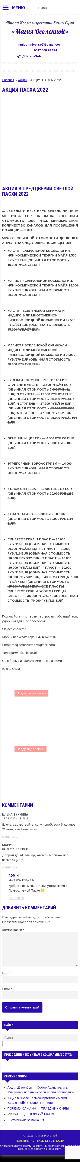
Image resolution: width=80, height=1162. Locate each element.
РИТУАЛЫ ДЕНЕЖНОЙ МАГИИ (31, 1114)
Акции (22, 80)
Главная (8, 80)
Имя (6, 973)
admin (14, 875)
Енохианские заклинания (25, 1120)
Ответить (9, 836)
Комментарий (13, 930)
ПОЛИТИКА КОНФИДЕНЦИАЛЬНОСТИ (40, 1140)
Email (7, 989)
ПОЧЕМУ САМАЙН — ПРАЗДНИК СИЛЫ (38, 1108)
